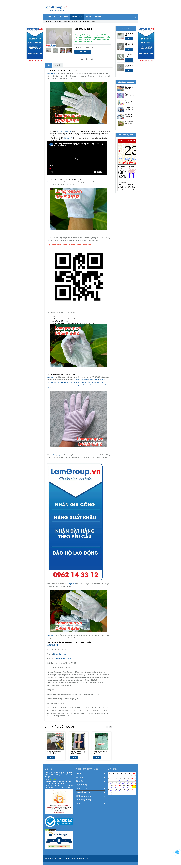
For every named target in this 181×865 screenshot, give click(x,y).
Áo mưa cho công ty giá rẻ (129, 94)
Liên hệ (83, 51)
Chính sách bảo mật (83, 788)
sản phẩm (76, 16)
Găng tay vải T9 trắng (64, 131)
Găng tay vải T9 (52, 73)
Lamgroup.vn (51, 377)
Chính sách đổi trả (82, 803)
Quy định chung (81, 785)
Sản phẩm (58, 21)
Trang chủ (49, 21)
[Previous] (119, 151)
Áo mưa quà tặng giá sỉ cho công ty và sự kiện (129, 101)
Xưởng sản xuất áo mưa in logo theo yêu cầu (129, 122)
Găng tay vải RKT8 (129, 66)
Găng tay (67, 21)
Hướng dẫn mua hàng (83, 792)
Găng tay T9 (68, 138)
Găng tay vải (77, 21)
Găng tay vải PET (129, 55)
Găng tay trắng (52, 182)
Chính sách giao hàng (83, 800)
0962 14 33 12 (54, 1)
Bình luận (58, 65)
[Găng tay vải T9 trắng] (77, 59)
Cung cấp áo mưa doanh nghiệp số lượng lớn (129, 108)
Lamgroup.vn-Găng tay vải (62, 658)
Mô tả (48, 65)
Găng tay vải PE (129, 44)
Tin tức (88, 16)
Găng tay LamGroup (59, 654)
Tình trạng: (78, 47)
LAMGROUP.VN (52, 645)
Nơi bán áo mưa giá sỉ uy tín (129, 115)
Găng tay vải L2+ (129, 34)
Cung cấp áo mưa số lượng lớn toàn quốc (129, 88)
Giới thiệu (64, 16)
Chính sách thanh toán (83, 796)
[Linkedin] (87, 59)
